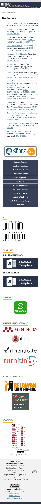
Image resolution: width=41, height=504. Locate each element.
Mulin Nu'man (12, 64)
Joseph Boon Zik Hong (15, 23)
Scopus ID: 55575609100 (28, 26)
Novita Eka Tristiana (14, 131)
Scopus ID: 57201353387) (26, 77)
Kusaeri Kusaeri (12, 73)
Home (4, 12)
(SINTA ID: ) (21, 58)
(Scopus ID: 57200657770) (23, 50)
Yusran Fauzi (11, 81)
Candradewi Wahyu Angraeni (18, 123)
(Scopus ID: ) (23, 42)
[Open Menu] (2, 4)
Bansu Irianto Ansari (14, 46)
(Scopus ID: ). (26, 92)
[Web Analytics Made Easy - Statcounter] (20, 452)
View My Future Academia (20, 455)
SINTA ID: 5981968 (22, 136)
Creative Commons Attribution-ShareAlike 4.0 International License (15, 494)
